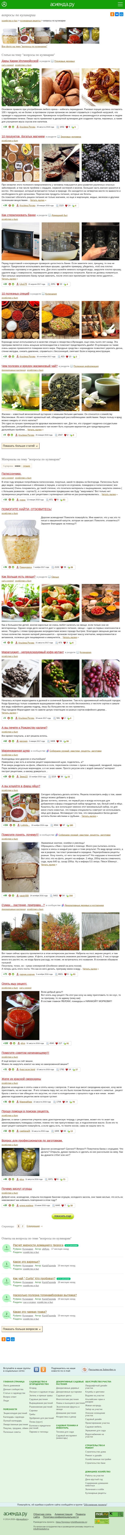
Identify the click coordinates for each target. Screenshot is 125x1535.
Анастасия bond (27, 1069)
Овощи (55, 577)
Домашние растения (66, 1413)
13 (71, 1131)
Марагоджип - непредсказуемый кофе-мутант (33, 652)
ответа (6, 1314)
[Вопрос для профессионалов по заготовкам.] (91, 43)
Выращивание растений (41, 1403)
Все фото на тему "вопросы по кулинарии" (24, 46)
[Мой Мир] (121, 14)
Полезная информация (86, 366)
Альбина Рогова (27, 127)
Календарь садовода (13, 1417)
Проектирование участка (97, 1423)
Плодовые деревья (64, 61)
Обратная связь (42, 1514)
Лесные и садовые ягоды (41, 1392)
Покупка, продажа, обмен (15, 1428)
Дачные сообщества (13, 1389)
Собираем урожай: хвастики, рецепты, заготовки (76, 751)
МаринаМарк (26, 1102)
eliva (23, 1043)
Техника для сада (65, 1432)
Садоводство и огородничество (39, 1383)
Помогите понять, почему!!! (20, 834)
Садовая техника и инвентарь (67, 1426)
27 (77, 1069)
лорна (22, 500)
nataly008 (24, 895)
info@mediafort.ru (41, 1529)
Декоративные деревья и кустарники (84, 905)
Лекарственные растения (15, 1424)
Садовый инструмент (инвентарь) (66, 1436)
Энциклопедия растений (15, 1413)
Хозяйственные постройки (98, 1459)
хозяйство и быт (10, 20)
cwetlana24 (25, 1131)
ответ (6, 1248)
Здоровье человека (71, 136)
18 (71, 1205)
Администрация (63, 1514)
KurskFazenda (49, 1265)
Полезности (10, 1409)
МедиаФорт (22, 1519)
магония (24, 741)
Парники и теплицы (38, 1432)
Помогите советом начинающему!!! (25, 1052)
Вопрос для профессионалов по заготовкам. (32, 1140)
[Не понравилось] (9, 127)
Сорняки (33, 1410)
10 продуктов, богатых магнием (23, 136)
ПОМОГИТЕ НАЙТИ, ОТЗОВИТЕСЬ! (27, 509)
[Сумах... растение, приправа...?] (58, 43)
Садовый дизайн (93, 1419)
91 (68, 1043)
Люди (6, 1400)
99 (67, 741)
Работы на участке (94, 1475)
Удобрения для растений (41, 1418)
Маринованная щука (16, 750)
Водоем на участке (94, 1395)
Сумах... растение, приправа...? (23, 905)
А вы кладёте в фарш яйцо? (21, 786)
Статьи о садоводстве (14, 1393)
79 (73, 1102)
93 (74, 974)
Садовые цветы (63, 1395)
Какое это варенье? (26, 1261)
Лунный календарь (12, 1420)
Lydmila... (25, 825)
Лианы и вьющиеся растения (70, 1403)
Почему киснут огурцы (17, 1188)
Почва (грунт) (35, 1422)
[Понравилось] (13, 127)
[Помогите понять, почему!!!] (42, 43)
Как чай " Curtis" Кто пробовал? (34, 1278)
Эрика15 (24, 776)
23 (69, 777)
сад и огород (8, 65)
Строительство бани (95, 1463)
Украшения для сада (95, 1430)
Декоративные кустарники (69, 1392)
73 (64, 1179)
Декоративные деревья (67, 1388)
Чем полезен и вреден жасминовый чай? (30, 366)
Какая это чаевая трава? (30, 1311)
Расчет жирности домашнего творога (38, 1245)
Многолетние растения (67, 1399)
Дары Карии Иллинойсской (20, 61)
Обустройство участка (98, 1382)
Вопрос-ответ (9, 1397)
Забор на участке (93, 1409)
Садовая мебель (93, 1427)
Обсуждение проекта (95, 1504)
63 (64, 500)
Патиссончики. (11, 473)
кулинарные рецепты (30, 20)
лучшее (26, 466)
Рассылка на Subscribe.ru (102, 1369)
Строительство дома (95, 1452)
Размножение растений (40, 1407)
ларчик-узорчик (27, 974)
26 (72, 567)
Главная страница (14, 1382)
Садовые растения (38, 1399)
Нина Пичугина (63, 1522)
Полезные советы (12, 1432)
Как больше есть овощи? (18, 576)
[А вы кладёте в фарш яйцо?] (26, 43)
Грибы (32, 1414)
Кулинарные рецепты (95, 1493)
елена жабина (26, 1205)
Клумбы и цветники (94, 1392)
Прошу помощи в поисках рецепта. (25, 1111)
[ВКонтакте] (117, 14)
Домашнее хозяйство (97, 1472)
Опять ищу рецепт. (14, 983)
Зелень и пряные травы (41, 1395)
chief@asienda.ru (79, 1522)
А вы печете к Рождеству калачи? (24, 727)
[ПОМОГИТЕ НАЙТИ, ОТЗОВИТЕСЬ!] (10, 43)
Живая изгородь (93, 1405)
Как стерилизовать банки (19, 215)
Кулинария (51, 293)
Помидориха (26, 567)
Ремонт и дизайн (93, 1455)
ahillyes (45, 1249)
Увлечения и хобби (94, 1489)
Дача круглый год (94, 1479)
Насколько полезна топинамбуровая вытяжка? (45, 1295)
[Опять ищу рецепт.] (75, 43)
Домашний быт (60, 215)
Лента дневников (11, 1385)
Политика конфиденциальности (61, 1517)
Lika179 (23, 284)
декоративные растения (14, 370)
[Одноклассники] (112, 14)
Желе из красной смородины (21, 1079)
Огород (32, 1388)
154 (71, 896)
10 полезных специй (15, 293)
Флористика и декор (66, 1417)
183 (71, 825)
